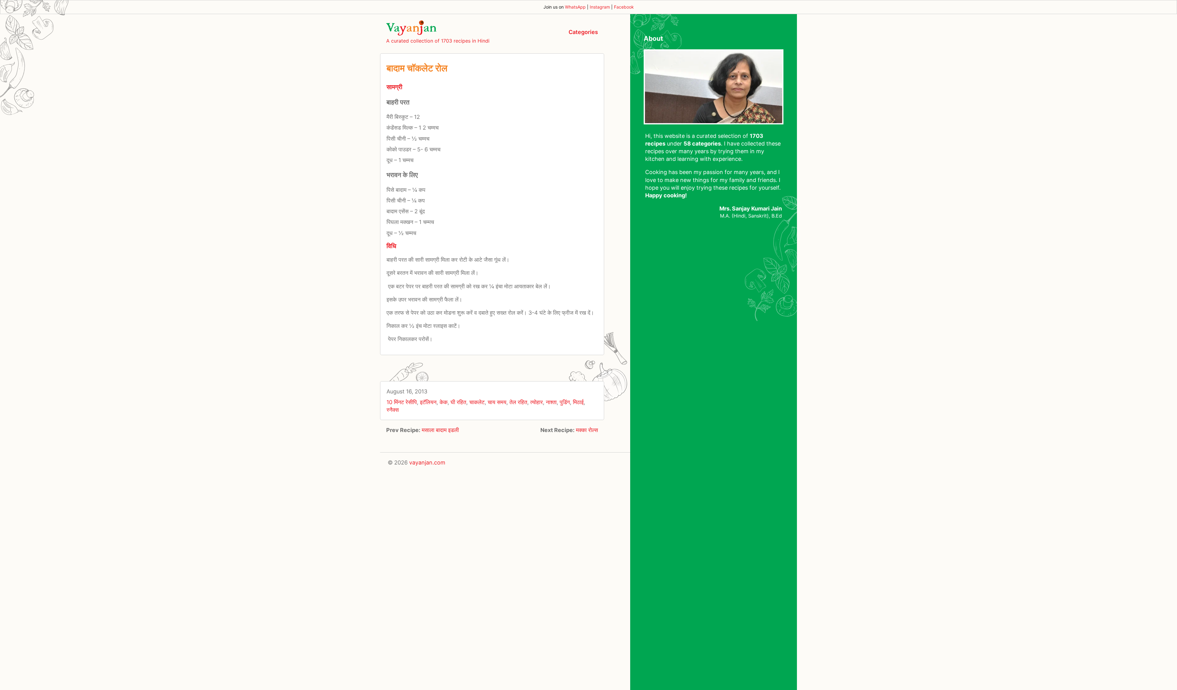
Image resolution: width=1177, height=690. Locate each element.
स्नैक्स (393, 410)
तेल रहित (518, 402)
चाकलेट (477, 402)
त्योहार (536, 402)
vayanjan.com (427, 462)
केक (444, 402)
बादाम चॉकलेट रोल (417, 68)
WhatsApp (575, 6)
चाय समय (497, 402)
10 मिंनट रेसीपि (402, 402)
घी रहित (458, 402)
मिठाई (578, 402)
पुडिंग (565, 402)
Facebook (624, 6)
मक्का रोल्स (587, 430)
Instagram (600, 6)
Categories (583, 32)
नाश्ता (551, 402)
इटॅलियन (428, 402)
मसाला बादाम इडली (440, 430)
